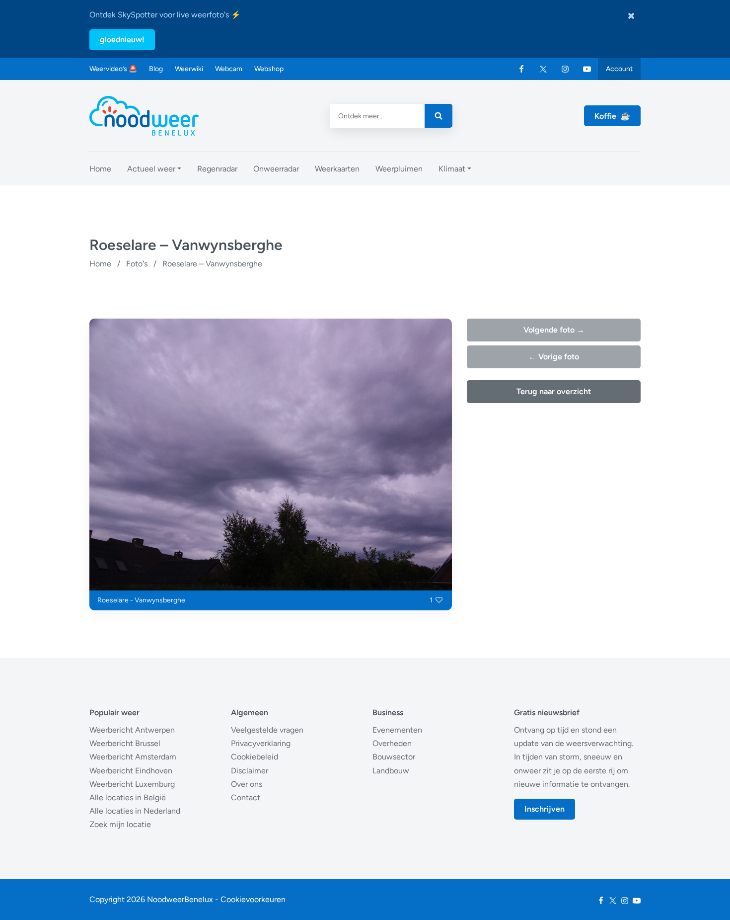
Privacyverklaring (261, 743)
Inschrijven (544, 809)
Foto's (136, 263)
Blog (156, 69)
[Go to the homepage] (144, 116)
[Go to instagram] (565, 69)
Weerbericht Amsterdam (132, 756)
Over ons (246, 784)
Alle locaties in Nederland (134, 811)
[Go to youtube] (587, 69)
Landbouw (390, 770)
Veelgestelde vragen (267, 730)
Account (619, 69)
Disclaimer (249, 770)
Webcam (228, 69)
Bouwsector (393, 756)
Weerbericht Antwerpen (132, 730)
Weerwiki (189, 69)
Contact (245, 797)
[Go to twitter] (543, 69)
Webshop (269, 69)
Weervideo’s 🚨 (113, 69)
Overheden (392, 743)
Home (100, 263)
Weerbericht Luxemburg (132, 784)
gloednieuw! (122, 39)
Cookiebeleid (254, 756)
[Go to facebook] (521, 69)
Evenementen (397, 730)
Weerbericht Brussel (124, 743)
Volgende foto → (553, 330)
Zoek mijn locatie (120, 824)
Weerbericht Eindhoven (130, 770)
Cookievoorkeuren (253, 899)
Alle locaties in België (127, 797)
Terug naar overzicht (553, 391)
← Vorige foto (553, 356)
